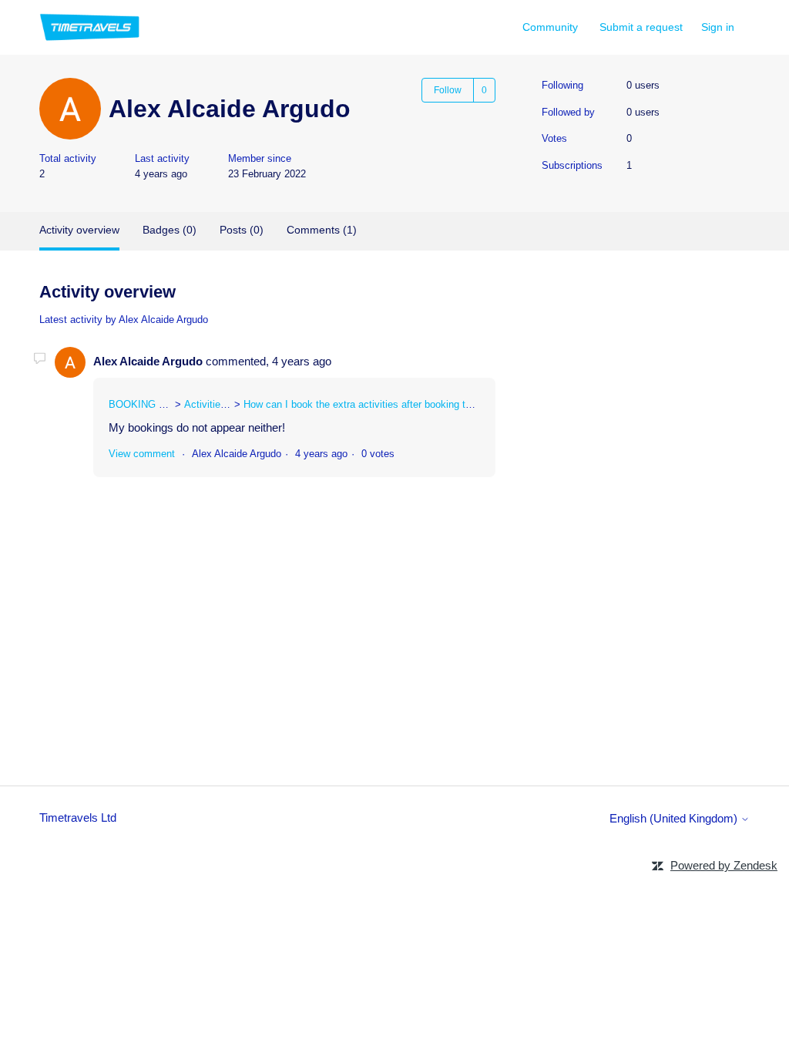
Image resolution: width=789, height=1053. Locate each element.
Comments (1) (322, 230)
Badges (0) (169, 230)
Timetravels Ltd (77, 817)
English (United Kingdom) (674, 818)
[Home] (89, 27)
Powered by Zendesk (723, 865)
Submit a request (641, 27)
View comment (142, 453)
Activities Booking (224, 404)
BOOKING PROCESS (158, 404)
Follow (448, 90)
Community (550, 27)
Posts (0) (242, 230)
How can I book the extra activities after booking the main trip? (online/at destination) (432, 404)
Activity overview (79, 230)
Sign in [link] (717, 27)
